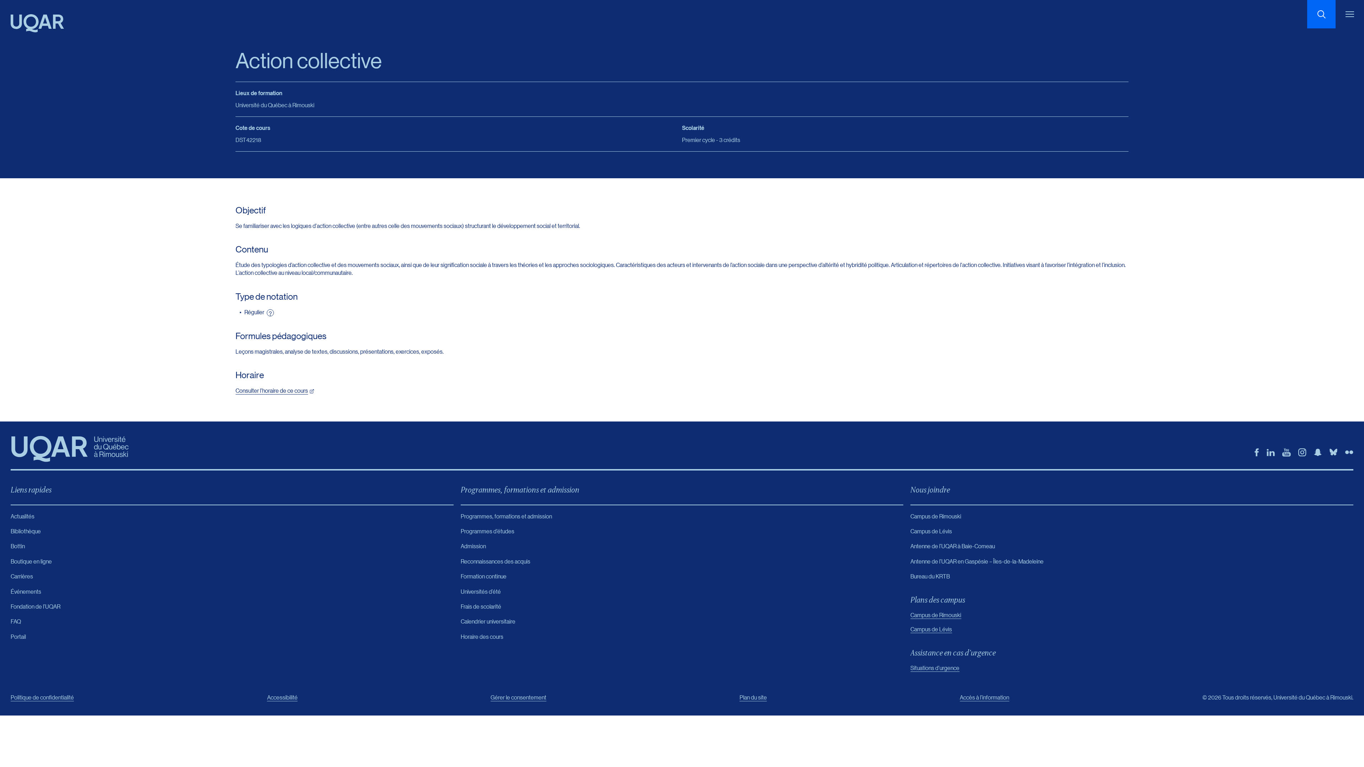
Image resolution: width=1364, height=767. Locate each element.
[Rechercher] (1321, 14)
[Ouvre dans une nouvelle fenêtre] (1257, 452)
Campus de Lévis (931, 629)
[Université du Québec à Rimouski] (37, 23)
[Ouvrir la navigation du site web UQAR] (1350, 14)
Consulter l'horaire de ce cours (272, 390)
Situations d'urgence (934, 667)
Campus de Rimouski (935, 615)
